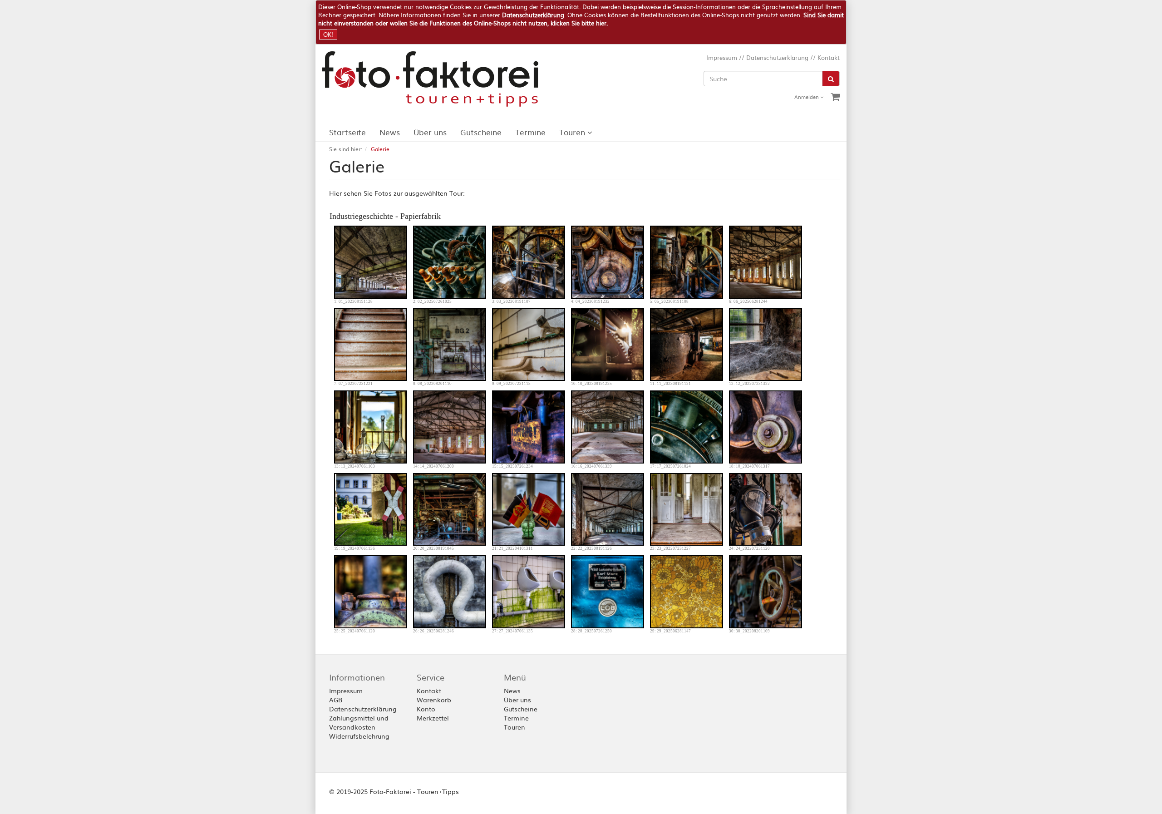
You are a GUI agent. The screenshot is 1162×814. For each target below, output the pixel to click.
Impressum (721, 57)
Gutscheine (481, 132)
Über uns (430, 132)
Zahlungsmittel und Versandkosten (359, 722)
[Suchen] (831, 78)
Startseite (347, 132)
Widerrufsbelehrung (359, 735)
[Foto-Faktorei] (435, 79)
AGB (335, 699)
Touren (573, 132)
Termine (530, 132)
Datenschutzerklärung (533, 14)
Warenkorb (434, 699)
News (389, 132)
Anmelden (807, 96)
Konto (426, 708)
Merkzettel (433, 717)
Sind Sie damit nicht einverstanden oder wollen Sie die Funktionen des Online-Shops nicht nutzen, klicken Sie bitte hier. (581, 18)
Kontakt (828, 57)
